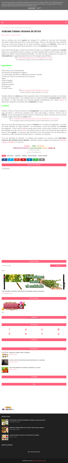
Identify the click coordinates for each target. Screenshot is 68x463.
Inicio (3, 27)
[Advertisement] (34, 15)
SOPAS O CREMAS (9, 27)
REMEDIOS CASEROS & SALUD (39, 460)
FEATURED (17, 155)
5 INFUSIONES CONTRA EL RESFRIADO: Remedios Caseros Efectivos (23, 291)
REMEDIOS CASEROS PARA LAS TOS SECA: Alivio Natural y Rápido (26, 427)
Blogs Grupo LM (7, 35)
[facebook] (9, 329)
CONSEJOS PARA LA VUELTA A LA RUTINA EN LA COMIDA (24, 435)
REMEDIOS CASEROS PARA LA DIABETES (19, 352)
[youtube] (58, 333)
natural (61, 100)
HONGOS (24, 155)
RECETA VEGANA (32, 155)
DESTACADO (10, 155)
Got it (39, 8)
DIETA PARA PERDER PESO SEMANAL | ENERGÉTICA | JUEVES (24, 367)
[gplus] (42, 329)
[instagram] (42, 333)
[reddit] (58, 329)
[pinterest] (9, 333)
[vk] (26, 333)
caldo (24, 130)
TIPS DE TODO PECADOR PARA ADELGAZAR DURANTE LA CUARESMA (27, 360)
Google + (27, 146)
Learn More (31, 8)
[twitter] (26, 329)
